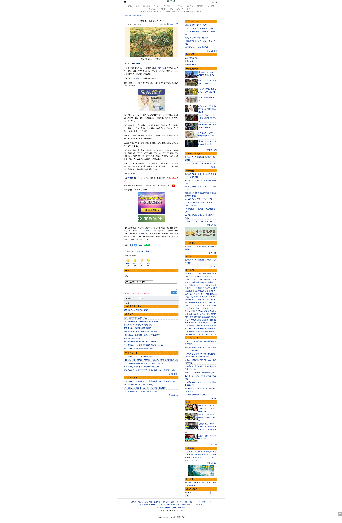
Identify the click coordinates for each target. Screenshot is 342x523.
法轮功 (204, 314)
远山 (188, 454)
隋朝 (137, 78)
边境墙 (198, 291)
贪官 (188, 297)
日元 (192, 305)
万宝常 (160, 68)
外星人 (202, 334)
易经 (203, 331)
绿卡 (190, 325)
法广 (195, 300)
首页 (126, 15)
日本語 (181, 510)
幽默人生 (208, 331)
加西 (183, 507)
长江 (190, 282)
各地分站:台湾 (162, 507)
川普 (204, 274)
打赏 (168, 24)
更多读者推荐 (173, 395)
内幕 (207, 294)
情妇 (192, 297)
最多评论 (190, 6)
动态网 (196, 505)
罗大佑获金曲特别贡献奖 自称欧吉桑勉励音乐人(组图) (143, 345)
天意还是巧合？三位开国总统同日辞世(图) (200, 28)
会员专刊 (190, 9)
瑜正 (201, 457)
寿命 (207, 334)
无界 (200, 505)
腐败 (199, 297)
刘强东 (207, 308)
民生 (194, 325)
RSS (209, 502)
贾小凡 (203, 452)
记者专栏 (211, 6)
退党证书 (190, 505)
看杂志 (168, 505)
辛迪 (195, 460)
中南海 (203, 294)
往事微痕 (203, 282)
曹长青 (191, 460)
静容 (192, 457)
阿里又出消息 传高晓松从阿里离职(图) (137, 328)
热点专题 (152, 9)
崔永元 (198, 294)
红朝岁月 (209, 483)
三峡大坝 (205, 279)
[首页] (171, 3)
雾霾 (205, 311)
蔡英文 (198, 308)
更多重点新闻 (212, 150)
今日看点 (157, 6)
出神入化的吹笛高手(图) (132, 338)
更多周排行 (213, 253)
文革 (210, 334)
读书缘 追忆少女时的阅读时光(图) (197, 47)
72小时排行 (179, 6)
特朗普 (208, 274)
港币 (196, 305)
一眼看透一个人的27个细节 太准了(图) (198, 221)
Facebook (197, 502)
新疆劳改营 (197, 320)
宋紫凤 (187, 452)
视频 (171, 9)
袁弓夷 (187, 285)
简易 (198, 452)
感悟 (186, 334)
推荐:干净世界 (145, 505)
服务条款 (157, 502)
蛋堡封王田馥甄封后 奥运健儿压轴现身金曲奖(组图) (142, 342)
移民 (192, 323)
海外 (198, 325)
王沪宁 (187, 294)
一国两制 (190, 300)
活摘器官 (195, 279)
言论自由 (205, 320)
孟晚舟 (189, 291)
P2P (202, 311)
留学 (200, 323)
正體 (213, 2)
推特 (204, 502)
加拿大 (213, 300)
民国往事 (195, 483)
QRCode (141, 245)
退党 (212, 285)
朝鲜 (208, 300)
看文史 (186, 11)
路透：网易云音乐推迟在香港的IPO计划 (138, 348)
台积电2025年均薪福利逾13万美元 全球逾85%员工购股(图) (207, 109)
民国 (211, 325)
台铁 (200, 279)
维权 (190, 314)
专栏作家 (162, 9)
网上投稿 (188, 502)
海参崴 (189, 308)
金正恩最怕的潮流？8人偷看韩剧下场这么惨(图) (141, 321)
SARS (191, 320)
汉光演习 (202, 285)
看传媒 (178, 505)
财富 (212, 305)
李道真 (208, 452)
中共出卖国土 (211, 282)
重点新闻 (146, 6)
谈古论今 (202, 483)
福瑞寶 (184, 505)
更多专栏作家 (212, 463)
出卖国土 (188, 279)
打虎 (207, 297)
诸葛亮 (198, 331)
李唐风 (204, 454)
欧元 (188, 305)
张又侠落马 (189, 61)
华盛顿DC (174, 507)
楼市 (205, 305)
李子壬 (209, 457)
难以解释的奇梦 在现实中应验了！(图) (198, 199)
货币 (210, 302)
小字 (176, 24)
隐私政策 (166, 502)
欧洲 (180, 507)
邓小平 (207, 328)
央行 (190, 302)
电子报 (140, 502)
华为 (196, 297)
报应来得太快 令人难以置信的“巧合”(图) (199, 373)
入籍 (186, 325)
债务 (194, 302)
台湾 (194, 308)
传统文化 (192, 485)
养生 (214, 334)
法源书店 (162, 505)
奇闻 (198, 334)
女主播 (211, 320)
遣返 (207, 323)
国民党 (208, 285)
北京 (202, 308)
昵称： (128, 276)
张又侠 (209, 276)
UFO (192, 288)
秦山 (188, 457)
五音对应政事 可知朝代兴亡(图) (135, 318)
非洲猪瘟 (194, 311)
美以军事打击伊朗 (191, 58)
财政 (208, 305)
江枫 (205, 457)
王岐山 (210, 288)
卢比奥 (214, 274)
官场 (210, 297)
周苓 (196, 454)
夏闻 (192, 454)
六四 (213, 276)
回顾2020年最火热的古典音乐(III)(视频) (138, 325)
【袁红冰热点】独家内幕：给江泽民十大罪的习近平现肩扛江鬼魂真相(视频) (151, 360)
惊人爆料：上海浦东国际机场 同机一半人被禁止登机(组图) (145, 388)
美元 (201, 302)
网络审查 (210, 314)
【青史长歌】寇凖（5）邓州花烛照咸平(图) (200, 163)
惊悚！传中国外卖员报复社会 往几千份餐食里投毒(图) (143, 363)
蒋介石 (196, 328)
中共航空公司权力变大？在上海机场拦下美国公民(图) (207, 118)
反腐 (203, 297)
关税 (194, 291)
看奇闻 (198, 11)
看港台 (161, 11)
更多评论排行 (173, 374)
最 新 (137, 6)
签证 (211, 323)
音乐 (137, 63)
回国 (214, 323)
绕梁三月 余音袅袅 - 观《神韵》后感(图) (138, 385)
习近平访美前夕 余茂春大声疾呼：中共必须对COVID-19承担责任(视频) (149, 370)
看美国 (155, 11)
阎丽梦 (200, 288)
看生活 (192, 11)
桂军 (215, 325)
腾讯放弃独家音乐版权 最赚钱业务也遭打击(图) (141, 331)
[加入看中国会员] (151, 213)
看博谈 (168, 11)
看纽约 (174, 11)
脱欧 (186, 302)
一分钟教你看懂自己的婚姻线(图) (197, 395)
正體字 (161, 510)
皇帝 (194, 331)
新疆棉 (211, 279)
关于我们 (148, 502)
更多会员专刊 (212, 51)
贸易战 (198, 276)
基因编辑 (211, 311)
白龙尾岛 (210, 317)
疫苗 (194, 282)
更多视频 (213, 445)
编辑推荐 (200, 6)
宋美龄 (202, 328)
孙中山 (191, 328)
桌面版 (133, 502)
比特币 (205, 302)
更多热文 (213, 267)
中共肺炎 (188, 274)
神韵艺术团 (154, 505)
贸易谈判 (212, 291)
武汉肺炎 (198, 274)
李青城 (196, 457)
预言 (194, 334)
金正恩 (205, 288)
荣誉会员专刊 (192, 21)
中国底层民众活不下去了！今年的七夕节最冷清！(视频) (206, 408)
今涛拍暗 (193, 452)
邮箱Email (188, 492)
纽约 (168, 507)
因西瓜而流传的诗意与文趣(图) (196, 25)
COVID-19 (192, 276)
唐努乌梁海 (198, 317)
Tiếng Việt (174, 510)
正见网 (130, 178)
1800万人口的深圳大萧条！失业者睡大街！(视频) (206, 417)
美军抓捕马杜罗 (190, 64)
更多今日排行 (212, 225)
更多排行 (213, 398)
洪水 (197, 282)
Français (168, 510)
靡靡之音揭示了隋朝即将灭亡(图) (136, 310)
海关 (203, 323)
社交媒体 (201, 300)
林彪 (211, 328)
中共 (195, 288)
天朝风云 (140, 15)
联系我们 (180, 502)
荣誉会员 (137, 231)
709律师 (195, 314)
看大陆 (143, 11)
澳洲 (207, 325)
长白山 (204, 317)
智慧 (213, 331)
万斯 (202, 291)
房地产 (200, 305)
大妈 (211, 308)
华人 (188, 323)
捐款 (172, 502)
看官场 (149, 11)
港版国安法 (194, 285)
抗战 (186, 328)
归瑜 (213, 452)
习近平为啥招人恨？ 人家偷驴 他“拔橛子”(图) (140, 357)
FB (205, 300)
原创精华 (180, 9)
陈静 (199, 454)
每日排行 (167, 6)
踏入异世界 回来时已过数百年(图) (197, 38)
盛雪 (212, 454)
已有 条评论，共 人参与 (135, 282)
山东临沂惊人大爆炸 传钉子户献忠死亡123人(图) (141, 367)
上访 (200, 314)
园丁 (208, 454)
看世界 (180, 11)
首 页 (130, 6)
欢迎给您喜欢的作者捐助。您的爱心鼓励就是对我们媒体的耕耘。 (147, 186)
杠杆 (197, 302)
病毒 (186, 276)
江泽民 (192, 294)
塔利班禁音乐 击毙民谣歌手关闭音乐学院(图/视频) (142, 335)
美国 (206, 291)
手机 (190, 334)
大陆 (199, 311)
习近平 (204, 276)
